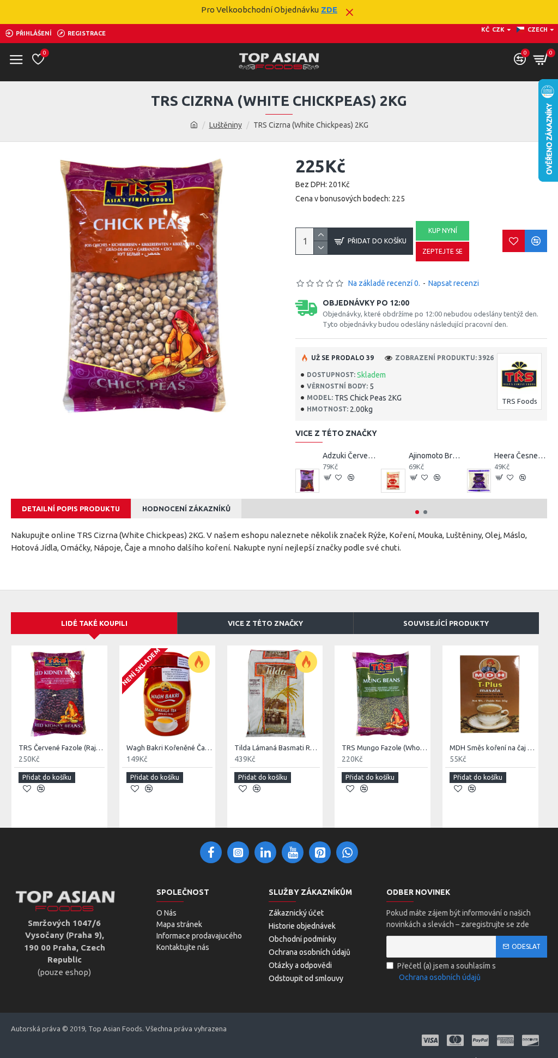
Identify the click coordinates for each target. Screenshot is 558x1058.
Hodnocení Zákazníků (186, 508)
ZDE (329, 9)
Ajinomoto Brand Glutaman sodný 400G (435, 455)
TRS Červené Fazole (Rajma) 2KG (62, 747)
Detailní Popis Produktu (71, 508)
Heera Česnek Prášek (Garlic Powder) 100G (520, 455)
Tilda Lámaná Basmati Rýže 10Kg (277, 747)
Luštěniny (225, 125)
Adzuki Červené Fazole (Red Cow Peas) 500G (349, 455)
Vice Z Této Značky (265, 623)
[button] (417, 512)
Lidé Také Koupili (94, 623)
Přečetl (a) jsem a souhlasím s (446, 971)
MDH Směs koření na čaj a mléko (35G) (493, 747)
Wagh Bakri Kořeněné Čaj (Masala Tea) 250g (169, 747)
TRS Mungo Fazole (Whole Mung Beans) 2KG (385, 747)
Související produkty (446, 623)
